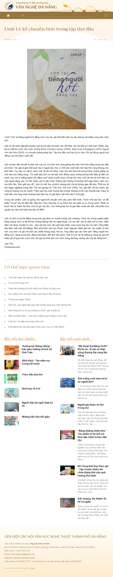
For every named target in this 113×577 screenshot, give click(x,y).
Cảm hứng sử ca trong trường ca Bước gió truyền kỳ (34, 310)
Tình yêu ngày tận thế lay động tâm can (28, 277)
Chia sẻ (102, 39)
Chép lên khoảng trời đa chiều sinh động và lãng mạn (34, 288)
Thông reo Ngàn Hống (19, 299)
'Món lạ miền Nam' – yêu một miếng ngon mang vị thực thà (37, 316)
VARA (32, 568)
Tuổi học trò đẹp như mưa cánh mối (25, 321)
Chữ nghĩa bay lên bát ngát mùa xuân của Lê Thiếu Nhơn (36, 327)
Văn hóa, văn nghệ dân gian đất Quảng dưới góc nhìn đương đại (39, 305)
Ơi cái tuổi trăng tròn (18, 283)
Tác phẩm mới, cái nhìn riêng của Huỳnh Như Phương (34, 294)
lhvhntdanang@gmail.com (22, 554)
